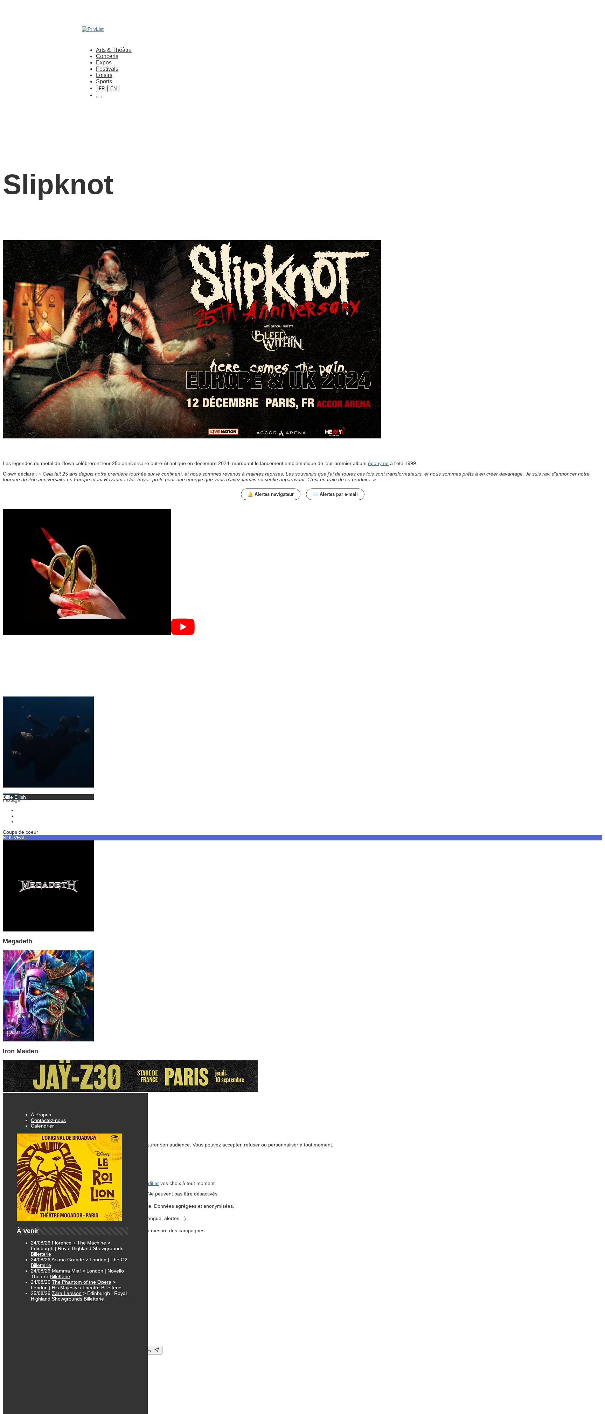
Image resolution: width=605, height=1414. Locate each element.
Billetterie (41, 1254)
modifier (150, 1183)
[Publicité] (130, 1090)
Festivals (107, 69)
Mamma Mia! (66, 1271)
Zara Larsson (67, 1293)
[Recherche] (99, 97)
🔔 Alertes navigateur (271, 494)
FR (102, 88)
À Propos (41, 1114)
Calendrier (42, 1126)
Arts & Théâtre (114, 50)
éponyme (378, 463)
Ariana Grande (67, 1259)
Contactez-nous (48, 1120)
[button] (302, 572)
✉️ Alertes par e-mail (335, 494)
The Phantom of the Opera (81, 1282)
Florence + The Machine (79, 1243)
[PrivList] (93, 29)
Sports (104, 81)
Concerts (107, 56)
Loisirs (104, 75)
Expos (104, 62)
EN (113, 88)
